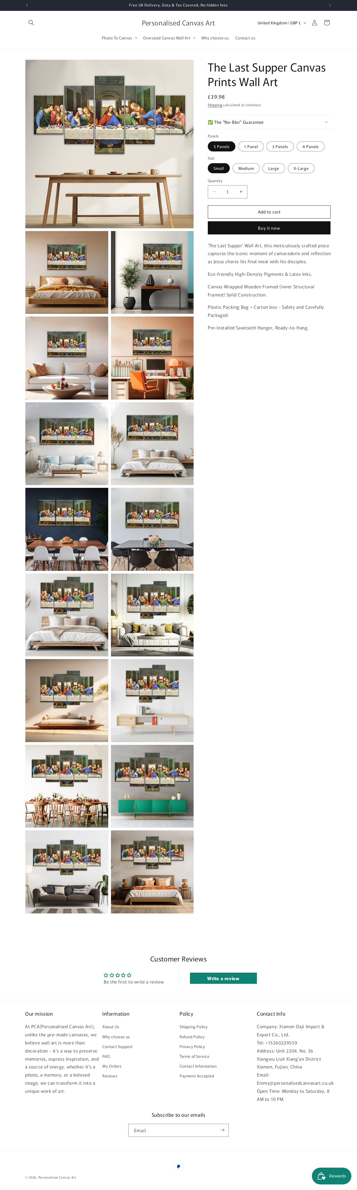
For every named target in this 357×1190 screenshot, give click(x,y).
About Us (110, 1027)
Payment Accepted (197, 1076)
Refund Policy (192, 1036)
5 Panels (222, 146)
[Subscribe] (222, 1130)
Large (273, 168)
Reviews (109, 1076)
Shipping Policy (194, 1027)
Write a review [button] (223, 978)
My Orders (111, 1066)
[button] (31, 22)
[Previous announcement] (27, 5)
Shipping (215, 104)
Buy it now (269, 228)
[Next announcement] (330, 5)
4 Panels (311, 146)
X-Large (301, 168)
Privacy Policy (192, 1046)
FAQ (106, 1056)
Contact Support (117, 1046)
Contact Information (198, 1066)
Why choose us (116, 1036)
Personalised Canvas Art (57, 1177)
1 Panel (251, 146)
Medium (246, 168)
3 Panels (280, 146)
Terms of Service (194, 1056)
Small (219, 168)
